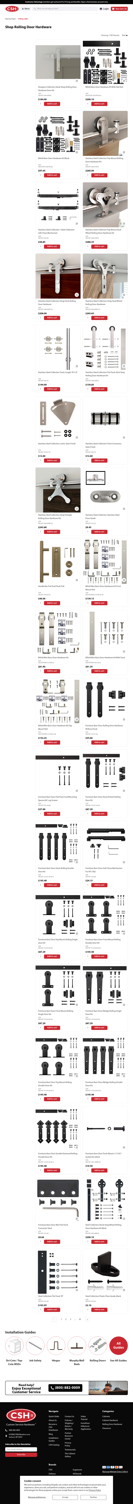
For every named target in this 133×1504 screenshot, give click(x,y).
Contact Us (69, 1417)
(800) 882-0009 (14, 1430)
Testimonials (70, 1450)
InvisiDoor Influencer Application (86, 1426)
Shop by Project (10, 19)
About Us (53, 1420)
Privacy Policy (95, 1490)
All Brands (77, 1474)
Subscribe (21, 1455)
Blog (51, 1434)
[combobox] (61, 8)
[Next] (87, 1319)
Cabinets (106, 1417)
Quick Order (54, 1417)
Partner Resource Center (69, 1436)
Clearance (106, 1428)
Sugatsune (77, 1470)
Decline (93, 1497)
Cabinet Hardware (110, 1420)
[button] (125, 35)
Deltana (52, 1474)
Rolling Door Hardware (112, 1424)
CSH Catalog (54, 1445)
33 (80, 1319)
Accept (65, 1497)
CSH (50, 1470)
